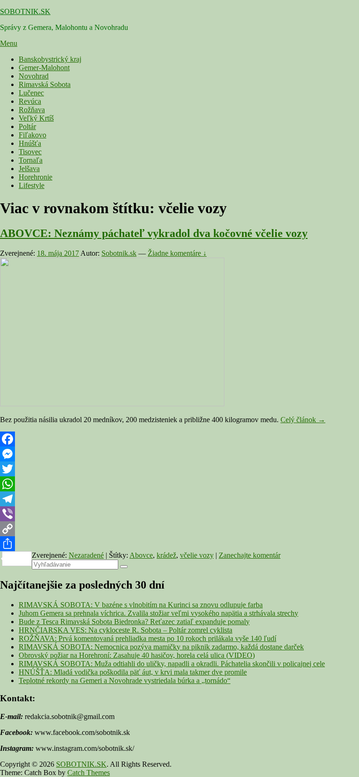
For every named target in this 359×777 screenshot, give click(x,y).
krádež (166, 555)
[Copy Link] (179, 528)
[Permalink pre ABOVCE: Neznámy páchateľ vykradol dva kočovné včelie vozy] (112, 404)
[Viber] (179, 513)
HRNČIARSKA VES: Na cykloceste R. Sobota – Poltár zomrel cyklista (125, 630)
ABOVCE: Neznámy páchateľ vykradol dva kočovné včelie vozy (154, 233)
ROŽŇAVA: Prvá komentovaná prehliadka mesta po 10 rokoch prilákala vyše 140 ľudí (147, 638)
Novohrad (34, 76)
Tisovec (30, 152)
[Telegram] (179, 498)
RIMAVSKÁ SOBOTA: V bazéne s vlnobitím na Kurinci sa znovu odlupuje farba (141, 605)
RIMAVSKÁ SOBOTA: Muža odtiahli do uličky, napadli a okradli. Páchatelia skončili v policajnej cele (172, 664)
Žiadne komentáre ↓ (177, 253)
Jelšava (29, 169)
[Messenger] (179, 453)
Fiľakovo (32, 135)
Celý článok (302, 420)
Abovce (141, 555)
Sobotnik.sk (118, 253)
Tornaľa (31, 160)
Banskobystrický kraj (50, 59)
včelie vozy (197, 555)
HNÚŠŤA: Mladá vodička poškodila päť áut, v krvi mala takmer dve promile (133, 672)
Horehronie (35, 177)
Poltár (27, 126)
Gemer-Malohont (44, 68)
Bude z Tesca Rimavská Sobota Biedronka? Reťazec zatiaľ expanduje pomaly (134, 622)
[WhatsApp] (179, 483)
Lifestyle (31, 185)
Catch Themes (88, 773)
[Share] (179, 543)
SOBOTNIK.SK (25, 11)
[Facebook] (179, 439)
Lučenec (31, 93)
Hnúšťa (30, 143)
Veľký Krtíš (36, 118)
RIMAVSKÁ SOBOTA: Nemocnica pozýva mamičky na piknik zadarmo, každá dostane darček (161, 647)
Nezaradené (86, 555)
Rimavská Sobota (45, 84)
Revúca (30, 101)
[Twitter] (179, 468)
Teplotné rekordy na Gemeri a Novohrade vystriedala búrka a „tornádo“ (124, 680)
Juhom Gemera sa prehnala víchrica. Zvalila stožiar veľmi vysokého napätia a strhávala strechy (158, 613)
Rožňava (32, 110)
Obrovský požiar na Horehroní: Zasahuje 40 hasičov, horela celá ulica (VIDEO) (137, 655)
